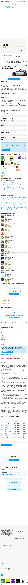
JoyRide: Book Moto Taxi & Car (10, 257)
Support (24, 197)
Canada (6, 425)
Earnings (20, 197)
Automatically (7, 187)
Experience (16, 197)
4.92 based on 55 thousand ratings (18, 123)
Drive (9, 197)
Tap (5, 185)
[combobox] (20, 1)
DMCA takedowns (4, 561)
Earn (2, 197)
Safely (7, 202)
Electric (18, 185)
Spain (6, 441)
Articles (2, 563)
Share (11, 187)
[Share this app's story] (21, 51)
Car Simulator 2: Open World (9, 215)
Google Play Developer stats (19, 531)
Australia (6, 437)
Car (6, 182)
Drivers (12, 197)
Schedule (2, 207)
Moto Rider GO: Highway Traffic (10, 223)
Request (9, 190)
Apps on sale (18, 478)
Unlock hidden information (14, 293)
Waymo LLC (3, 332)
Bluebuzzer (21, 207)
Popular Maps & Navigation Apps (14, 489)
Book (13, 200)
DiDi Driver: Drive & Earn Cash (9, 232)
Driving (2, 192)
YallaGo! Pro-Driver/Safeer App (10, 166)
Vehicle (16, 200)
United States (7, 423)
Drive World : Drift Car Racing (9, 244)
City (21, 202)
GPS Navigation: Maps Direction (10, 270)
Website (2, 337)
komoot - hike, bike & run (9, 236)
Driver (25, 187)
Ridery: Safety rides (17, 161)
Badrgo (17, 207)
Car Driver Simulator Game (9, 253)
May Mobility (2, 584)
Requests (25, 200)
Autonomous (15, 182)
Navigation (20, 200)
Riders (18, 202)
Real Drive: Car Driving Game (9, 240)
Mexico (6, 439)
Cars (25, 207)
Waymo (2, 182)
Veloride (11, 202)
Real (24, 202)
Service (14, 202)
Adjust (2, 187)
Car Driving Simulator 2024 (9, 278)
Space (15, 187)
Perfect (9, 185)
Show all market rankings (6, 444)
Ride (21, 187)
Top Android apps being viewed (6, 540)
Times (25, 185)
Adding (18, 187)
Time (6, 190)
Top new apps (9, 478)
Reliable (6, 207)
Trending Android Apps (18, 533)
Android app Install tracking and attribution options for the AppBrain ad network (6, 570)
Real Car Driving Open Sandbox (10, 219)
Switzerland (7, 435)
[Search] (26, 1)
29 (12, 132)
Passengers (3, 202)
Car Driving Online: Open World (10, 261)
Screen (20, 182)
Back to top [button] (25, 575)
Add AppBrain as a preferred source (8, 354)
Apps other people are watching (14, 482)
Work (2, 200)
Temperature (14, 185)
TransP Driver (13, 584)
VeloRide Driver (7, 161)
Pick (13, 190)
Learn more (17, 148)
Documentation (3, 558)
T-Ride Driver (7, 584)
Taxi (5, 197)
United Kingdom (8, 431)
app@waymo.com (4, 335)
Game (10, 207)
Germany (6, 429)
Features (6, 200)
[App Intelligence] (2, 575)
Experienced (10, 182)
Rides (23, 190)
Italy (6, 433)
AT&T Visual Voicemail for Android (6, 545)
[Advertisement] (14, 24)
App (2, 190)
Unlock (23, 182)
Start (10, 200)
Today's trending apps (14, 485)
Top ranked (14, 125)
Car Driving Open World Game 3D (10, 249)
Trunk (2, 185)
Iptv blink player (3, 543)
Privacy (2, 556)
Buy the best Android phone (19, 538)
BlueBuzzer (6, 172)
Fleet (21, 185)
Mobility (14, 207)
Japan (6, 427)
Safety (19, 190)
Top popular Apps (17, 536)
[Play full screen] (24, 51)
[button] (14, 339)
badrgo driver (21, 166)
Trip (16, 190)
